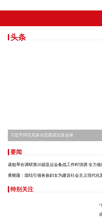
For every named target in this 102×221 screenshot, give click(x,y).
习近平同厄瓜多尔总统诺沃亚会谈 (41, 177)
